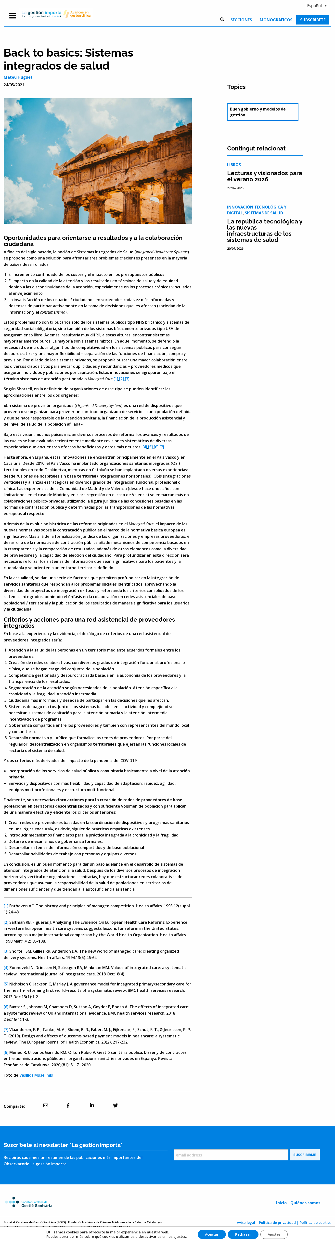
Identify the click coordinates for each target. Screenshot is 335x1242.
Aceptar (212, 1234)
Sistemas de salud (264, 213)
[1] (116, 378)
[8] (6, 1052)
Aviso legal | (247, 1222)
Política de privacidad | (279, 1222)
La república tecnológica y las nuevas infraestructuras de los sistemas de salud (264, 230)
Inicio (281, 1202)
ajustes (179, 1236)
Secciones (241, 20)
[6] (156, 447)
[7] (161, 447)
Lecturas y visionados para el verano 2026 (264, 176)
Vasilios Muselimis (36, 1075)
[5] (150, 447)
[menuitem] (241, 20)
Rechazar (243, 1234)
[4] (144, 447)
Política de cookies (315, 1222)
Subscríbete (312, 20)
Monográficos (276, 20)
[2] (121, 378)
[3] (127, 378)
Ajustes (274, 1234)
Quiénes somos (305, 1202)
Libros (234, 164)
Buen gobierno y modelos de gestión (258, 112)
